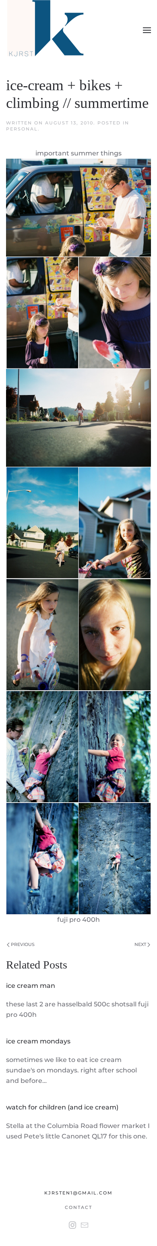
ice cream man (30, 985)
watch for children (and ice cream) (62, 1107)
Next (140, 944)
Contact (78, 1207)
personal (22, 129)
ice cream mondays (38, 1041)
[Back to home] (47, 30)
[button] (147, 30)
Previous (22, 944)
